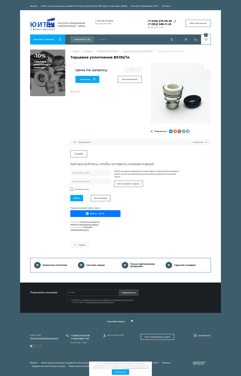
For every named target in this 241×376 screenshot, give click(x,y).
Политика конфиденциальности (44, 338)
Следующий (198, 142)
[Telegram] (188, 131)
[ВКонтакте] (171, 131)
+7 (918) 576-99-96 (160, 21)
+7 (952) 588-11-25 (159, 24)
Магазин (33, 6)
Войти (77, 198)
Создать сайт (198, 362)
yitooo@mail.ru (204, 335)
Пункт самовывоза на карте (157, 337)
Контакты (166, 6)
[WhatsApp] (184, 131)
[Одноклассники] (175, 131)
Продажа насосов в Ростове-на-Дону (48, 366)
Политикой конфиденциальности (99, 302)
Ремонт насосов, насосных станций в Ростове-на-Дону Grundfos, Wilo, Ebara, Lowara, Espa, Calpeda (84, 6)
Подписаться (128, 292)
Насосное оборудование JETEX (144, 6)
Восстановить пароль (128, 184)
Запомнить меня (82, 189)
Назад (81, 245)
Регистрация (100, 198)
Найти (172, 39)
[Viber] (179, 131)
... (175, 6)
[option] (181, 93)
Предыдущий (84, 142)
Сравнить (207, 66)
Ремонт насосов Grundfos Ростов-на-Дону (87, 366)
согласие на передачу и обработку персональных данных (107, 300)
